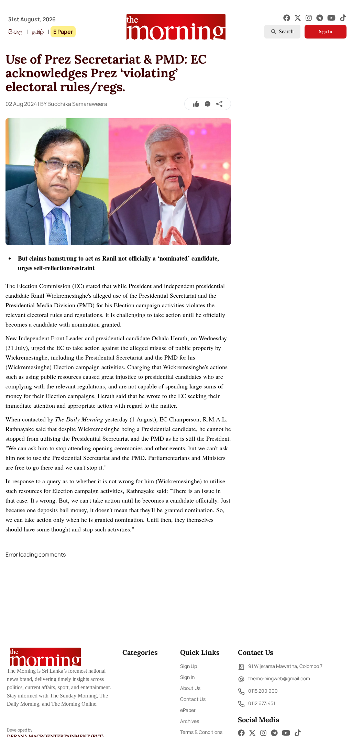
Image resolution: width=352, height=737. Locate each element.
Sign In (325, 31)
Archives (189, 721)
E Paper (63, 31)
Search (286, 31)
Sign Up (188, 666)
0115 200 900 (263, 691)
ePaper (188, 710)
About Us (190, 688)
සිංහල (15, 31)
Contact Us (193, 699)
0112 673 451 (261, 703)
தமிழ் (38, 31)
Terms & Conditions (201, 732)
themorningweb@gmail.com (279, 678)
